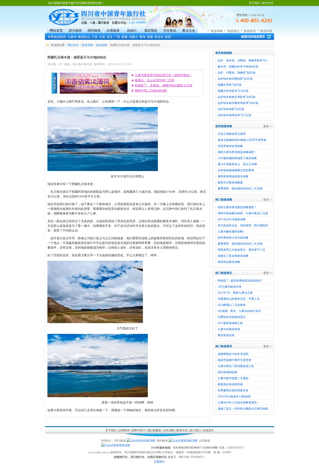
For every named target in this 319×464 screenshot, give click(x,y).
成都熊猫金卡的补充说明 (233, 354)
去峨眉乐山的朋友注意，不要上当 (239, 298)
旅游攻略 (217, 31)
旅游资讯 (250, 31)
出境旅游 (113, 30)
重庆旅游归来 (226, 335)
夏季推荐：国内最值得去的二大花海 (240, 188)
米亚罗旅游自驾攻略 (230, 146)
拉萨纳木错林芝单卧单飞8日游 (236, 97)
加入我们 (195, 430)
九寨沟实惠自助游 (229, 329)
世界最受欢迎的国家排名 (233, 390)
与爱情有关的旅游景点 (232, 317)
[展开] (269, 36)
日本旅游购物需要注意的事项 (236, 170)
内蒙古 (133, 37)
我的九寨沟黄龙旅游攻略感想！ (237, 152)
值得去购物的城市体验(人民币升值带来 (242, 140)
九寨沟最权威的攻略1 (231, 231)
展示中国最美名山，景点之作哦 (237, 164)
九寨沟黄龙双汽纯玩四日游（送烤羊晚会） (163, 75)
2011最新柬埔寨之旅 (230, 323)
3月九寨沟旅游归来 (229, 286)
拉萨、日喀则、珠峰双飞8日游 (236, 72)
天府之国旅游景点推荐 (232, 134)
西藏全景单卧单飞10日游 (233, 91)
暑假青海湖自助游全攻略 (233, 176)
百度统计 (159, 461)
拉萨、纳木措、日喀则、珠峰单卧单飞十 (243, 60)
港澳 (150, 37)
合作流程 (168, 430)
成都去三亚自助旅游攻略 (233, 255)
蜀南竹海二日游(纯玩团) (151, 90)
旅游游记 (233, 31)
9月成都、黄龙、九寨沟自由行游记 (239, 311)
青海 (142, 37)
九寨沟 (72, 37)
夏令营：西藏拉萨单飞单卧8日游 (238, 66)
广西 (117, 37)
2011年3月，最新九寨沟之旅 (235, 292)
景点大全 (188, 30)
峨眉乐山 (84, 37)
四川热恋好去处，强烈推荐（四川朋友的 (243, 225)
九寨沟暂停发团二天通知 (233, 378)
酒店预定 (150, 30)
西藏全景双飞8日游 (229, 84)
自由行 (132, 30)
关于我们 (254, 3)
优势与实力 (138, 430)
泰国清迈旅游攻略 (229, 262)
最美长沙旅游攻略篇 (230, 182)
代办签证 (169, 30)
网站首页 (56, 30)
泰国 (168, 37)
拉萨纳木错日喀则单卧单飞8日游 (238, 103)
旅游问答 (266, 31)
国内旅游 (94, 30)
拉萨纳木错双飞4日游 (231, 109)
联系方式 (182, 430)
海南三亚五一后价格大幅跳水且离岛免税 (243, 408)
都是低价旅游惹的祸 (230, 384)
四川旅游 (75, 30)
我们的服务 (154, 430)
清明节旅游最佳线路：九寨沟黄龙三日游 (243, 213)
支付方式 (267, 3)
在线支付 (208, 430)
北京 (109, 37)
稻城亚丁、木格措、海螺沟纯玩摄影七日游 (163, 85)
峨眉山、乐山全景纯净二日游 (154, 80)
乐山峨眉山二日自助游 (232, 305)
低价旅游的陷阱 (227, 372)
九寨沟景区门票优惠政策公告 (236, 366)
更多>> (267, 126)
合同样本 (124, 430)
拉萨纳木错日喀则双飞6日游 (235, 78)
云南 (102, 37)
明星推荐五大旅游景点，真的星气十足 (241, 249)
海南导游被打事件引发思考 (234, 360)
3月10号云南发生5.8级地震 (234, 396)
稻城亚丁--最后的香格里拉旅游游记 (240, 280)
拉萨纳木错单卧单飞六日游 (234, 115)
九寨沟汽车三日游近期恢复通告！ (239, 402)
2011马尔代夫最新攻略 (232, 219)
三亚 (95, 37)
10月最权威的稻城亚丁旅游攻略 (237, 158)
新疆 (124, 37)
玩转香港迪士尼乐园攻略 (233, 237)
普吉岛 (158, 37)
